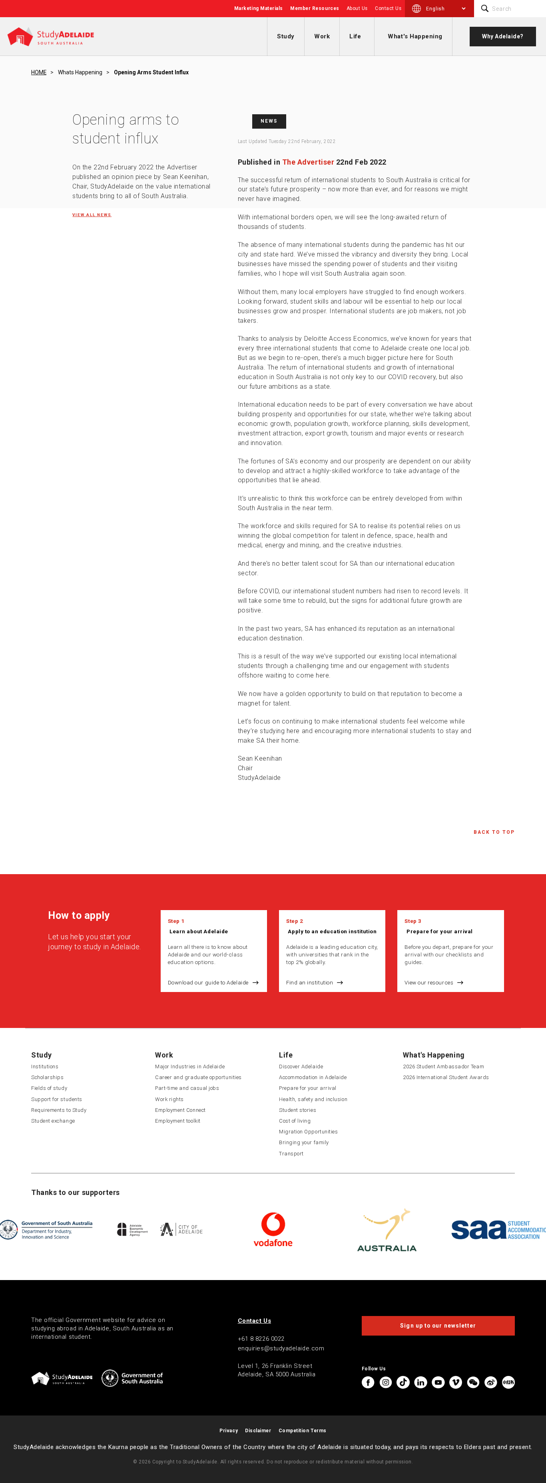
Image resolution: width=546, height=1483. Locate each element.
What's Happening (415, 36)
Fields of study (49, 1088)
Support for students (56, 1099)
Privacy (228, 1430)
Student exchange (53, 1121)
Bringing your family (304, 1142)
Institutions (44, 1067)
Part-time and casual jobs (187, 1088)
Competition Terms (303, 1430)
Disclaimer (258, 1430)
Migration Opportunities (308, 1132)
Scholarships (47, 1077)
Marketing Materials (258, 8)
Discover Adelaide (301, 1067)
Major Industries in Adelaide (190, 1067)
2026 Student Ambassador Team (443, 1067)
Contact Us (388, 8)
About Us (357, 8)
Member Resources (314, 8)
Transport (291, 1154)
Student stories (297, 1110)
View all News (92, 215)
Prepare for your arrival (440, 931)
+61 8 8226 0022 (261, 1338)
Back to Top (494, 832)
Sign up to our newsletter (438, 1325)
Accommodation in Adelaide (313, 1077)
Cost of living (295, 1121)
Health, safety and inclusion (313, 1099)
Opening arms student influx (151, 72)
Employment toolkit (178, 1121)
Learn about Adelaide (198, 931)
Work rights (169, 1099)
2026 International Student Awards (446, 1077)
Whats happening (80, 72)
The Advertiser (308, 162)
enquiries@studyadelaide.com (281, 1348)
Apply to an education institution (332, 931)
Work (322, 36)
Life (355, 36)
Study (286, 36)
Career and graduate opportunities (198, 1077)
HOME (38, 72)
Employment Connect (180, 1110)
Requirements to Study (58, 1110)
